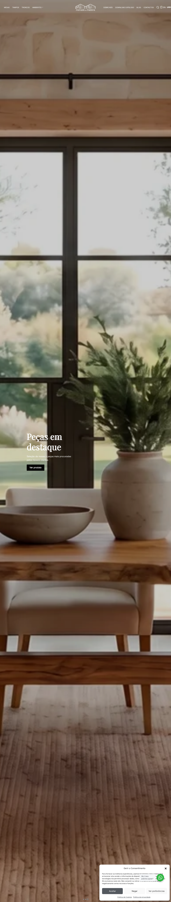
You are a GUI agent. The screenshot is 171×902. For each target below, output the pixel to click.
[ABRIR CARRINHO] (161, 7)
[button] (165, 868)
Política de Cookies (124, 897)
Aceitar (112, 891)
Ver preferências (157, 891)
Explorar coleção (38, 479)
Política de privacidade (141, 897)
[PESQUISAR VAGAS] (157, 7)
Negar (134, 891)
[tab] (84, 899)
